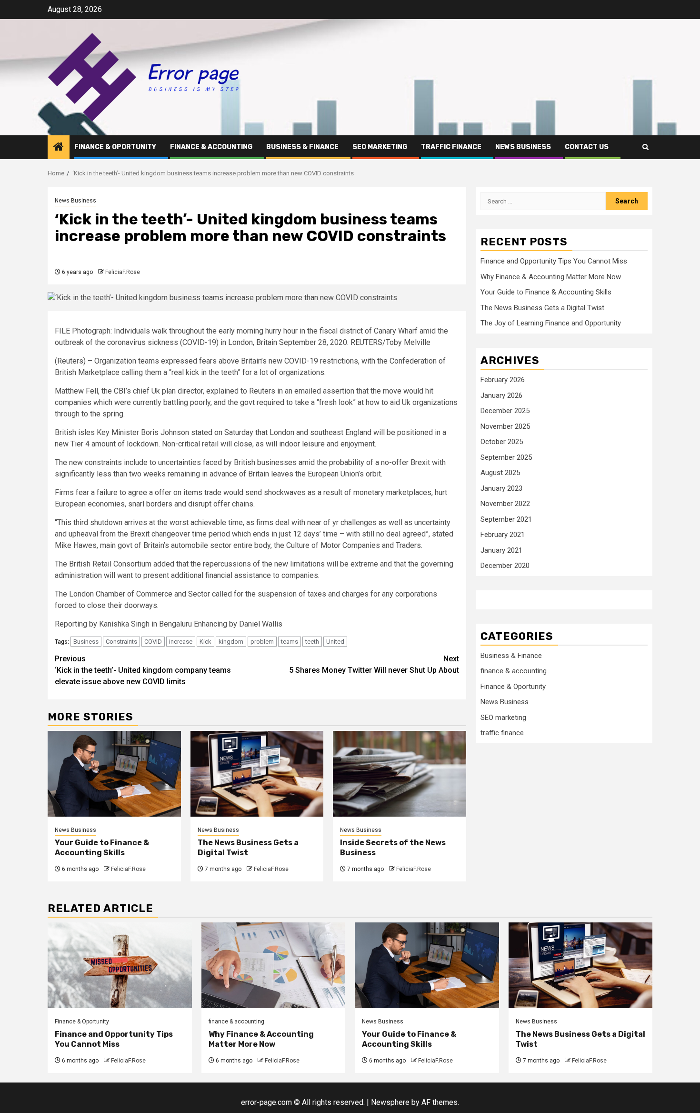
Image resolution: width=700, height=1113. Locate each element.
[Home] (58, 147)
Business (86, 641)
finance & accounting (211, 147)
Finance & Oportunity (115, 147)
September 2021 (506, 519)
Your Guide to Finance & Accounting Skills (102, 847)
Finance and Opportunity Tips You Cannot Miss (553, 261)
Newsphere (390, 1102)
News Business (523, 147)
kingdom (231, 641)
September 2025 (506, 457)
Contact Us (587, 147)
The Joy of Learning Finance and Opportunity (550, 323)
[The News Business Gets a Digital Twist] (257, 774)
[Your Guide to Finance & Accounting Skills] (114, 774)
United (335, 641)
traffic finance (451, 147)
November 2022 (505, 503)
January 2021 (501, 550)
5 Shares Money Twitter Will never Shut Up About (374, 664)
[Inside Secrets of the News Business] (399, 774)
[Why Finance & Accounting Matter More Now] (273, 965)
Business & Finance (302, 147)
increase (180, 641)
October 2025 (501, 441)
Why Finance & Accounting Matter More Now (550, 277)
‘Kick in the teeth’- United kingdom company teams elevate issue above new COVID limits (143, 670)
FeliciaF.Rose (122, 272)
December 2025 (505, 410)
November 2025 (505, 426)
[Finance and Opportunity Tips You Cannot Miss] (120, 965)
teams (289, 641)
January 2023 (501, 488)
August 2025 (500, 472)
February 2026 (502, 379)
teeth (312, 641)
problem (262, 641)
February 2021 (502, 534)
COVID (153, 641)
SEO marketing (379, 147)
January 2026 (501, 395)
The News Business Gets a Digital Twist (542, 308)
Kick (205, 641)
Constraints (121, 641)
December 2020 (505, 565)
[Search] (645, 147)
